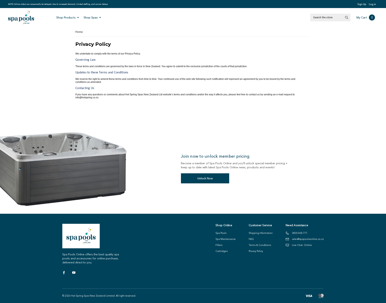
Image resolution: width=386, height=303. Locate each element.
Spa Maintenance (226, 238)
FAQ (251, 238)
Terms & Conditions (260, 245)
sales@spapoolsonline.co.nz (308, 238)
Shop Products (66, 17)
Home (79, 32)
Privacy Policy (256, 251)
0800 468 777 (299, 232)
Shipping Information (261, 232)
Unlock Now (205, 178)
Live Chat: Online (302, 245)
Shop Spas (91, 17)
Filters (219, 245)
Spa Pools (221, 232)
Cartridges (222, 251)
